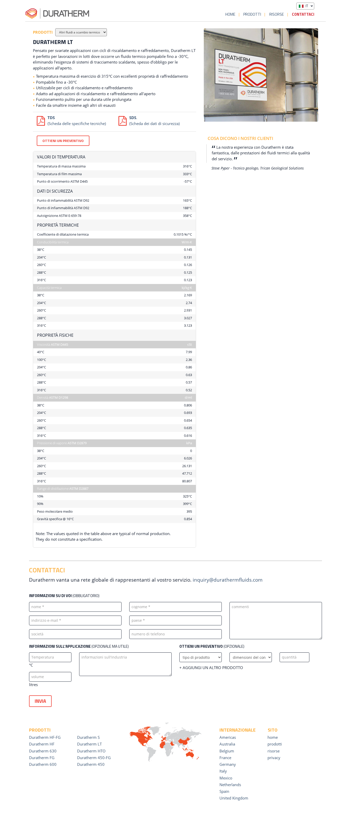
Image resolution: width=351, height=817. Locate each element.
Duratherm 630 (43, 750)
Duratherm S (88, 737)
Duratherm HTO (91, 750)
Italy (223, 771)
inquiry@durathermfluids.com (228, 579)
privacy (273, 757)
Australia (227, 744)
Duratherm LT (89, 744)
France (225, 757)
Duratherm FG (41, 757)
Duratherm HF (41, 744)
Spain (224, 791)
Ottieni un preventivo (63, 140)
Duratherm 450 (91, 764)
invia (40, 701)
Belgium (226, 750)
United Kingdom (233, 798)
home (230, 14)
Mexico (225, 777)
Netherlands (230, 784)
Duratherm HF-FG (45, 737)
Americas (227, 737)
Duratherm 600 (43, 764)
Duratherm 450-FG (94, 757)
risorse (276, 14)
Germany (227, 764)
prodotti (252, 14)
